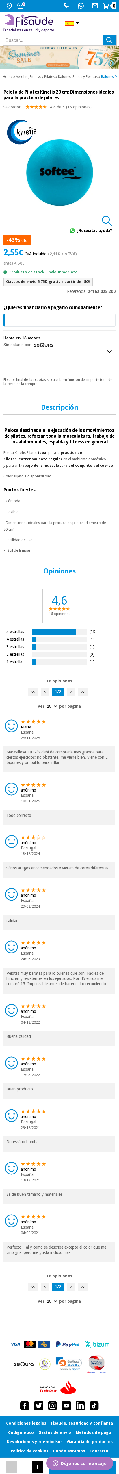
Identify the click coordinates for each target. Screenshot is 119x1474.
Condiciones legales (26, 1423)
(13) (93, 631)
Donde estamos (69, 1451)
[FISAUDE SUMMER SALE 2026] (59, 57)
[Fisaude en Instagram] (52, 1405)
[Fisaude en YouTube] (66, 1405)
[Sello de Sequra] (23, 1364)
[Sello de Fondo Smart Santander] (59, 1387)
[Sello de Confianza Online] (45, 1364)
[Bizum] (97, 1344)
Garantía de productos (90, 1441)
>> (83, 691)
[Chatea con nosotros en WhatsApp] (81, 5)
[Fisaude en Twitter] (38, 1405)
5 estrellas (15, 631)
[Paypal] (67, 1344)
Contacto (99, 1451)
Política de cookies (29, 1451)
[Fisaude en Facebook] (24, 1405)
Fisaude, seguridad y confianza (82, 1423)
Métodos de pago (93, 1432)
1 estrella (14, 662)
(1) (92, 639)
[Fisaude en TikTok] (94, 1405)
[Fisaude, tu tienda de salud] (29, 23)
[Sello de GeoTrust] (68, 1364)
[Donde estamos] (10, 5)
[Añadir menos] (11, 1467)
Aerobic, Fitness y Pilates (35, 77)
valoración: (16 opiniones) (47, 107)
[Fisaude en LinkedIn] (80, 1405)
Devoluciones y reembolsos (34, 1441)
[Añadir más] (37, 1467)
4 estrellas (15, 639)
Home (7, 77)
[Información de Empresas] (96, 1364)
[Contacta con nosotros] (96, 5)
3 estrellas (15, 646)
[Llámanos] (67, 5)
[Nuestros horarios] (22, 5)
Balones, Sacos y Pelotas (78, 77)
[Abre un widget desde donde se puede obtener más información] (79, 1464)
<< (33, 691)
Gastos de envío (54, 1432)
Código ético (21, 1432)
